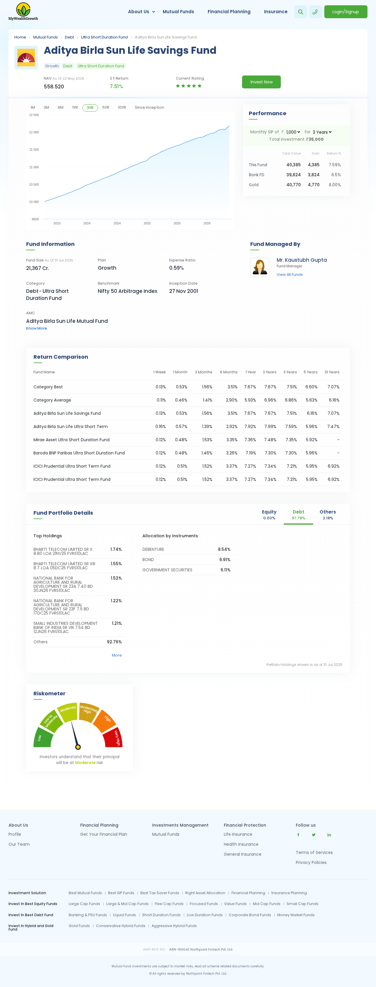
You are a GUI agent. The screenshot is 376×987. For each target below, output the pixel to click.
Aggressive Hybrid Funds (174, 926)
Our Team (19, 844)
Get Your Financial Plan (103, 834)
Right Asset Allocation (205, 893)
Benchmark (109, 283)
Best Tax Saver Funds (159, 893)
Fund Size (49, 260)
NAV (64, 78)
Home (20, 37)
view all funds (290, 275)
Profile (15, 834)
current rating (190, 78)
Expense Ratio (182, 260)
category (35, 283)
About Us (138, 12)
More (117, 655)
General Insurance (242, 854)
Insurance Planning (289, 893)
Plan (102, 260)
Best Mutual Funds (85, 893)
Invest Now (262, 82)
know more (36, 328)
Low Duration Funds (205, 915)
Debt (69, 37)
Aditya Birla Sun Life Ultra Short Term (70, 426)
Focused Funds (204, 904)
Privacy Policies (311, 862)
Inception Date (183, 283)
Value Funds (235, 904)
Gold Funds (79, 926)
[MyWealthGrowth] (23, 12)
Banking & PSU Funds (88, 915)
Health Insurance (241, 844)
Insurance (276, 12)
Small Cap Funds (302, 904)
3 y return (119, 78)
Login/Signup (346, 12)
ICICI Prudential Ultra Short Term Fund (71, 466)
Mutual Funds (178, 12)
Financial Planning (229, 12)
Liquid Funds (124, 915)
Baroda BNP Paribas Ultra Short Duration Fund (79, 453)
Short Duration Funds (161, 915)
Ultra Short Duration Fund (104, 37)
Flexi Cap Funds (169, 904)
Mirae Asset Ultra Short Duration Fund (71, 440)
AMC (30, 312)
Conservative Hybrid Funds (120, 926)
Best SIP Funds (121, 893)
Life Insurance (238, 834)
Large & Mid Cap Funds (127, 904)
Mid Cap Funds (267, 904)
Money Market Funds (296, 915)
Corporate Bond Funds (250, 915)
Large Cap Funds (84, 904)
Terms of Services (314, 852)
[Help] (315, 11)
